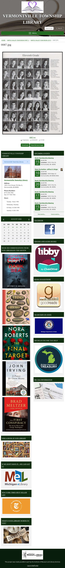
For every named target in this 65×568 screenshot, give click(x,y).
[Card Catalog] (16, 449)
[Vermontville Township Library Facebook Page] (49, 229)
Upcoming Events (42, 153)
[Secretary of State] (49, 326)
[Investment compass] (16, 535)
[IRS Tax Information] (49, 391)
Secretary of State (42, 315)
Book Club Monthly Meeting (44, 158)
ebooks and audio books (45, 241)
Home (3, 40)
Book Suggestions (42, 279)
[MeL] (16, 478)
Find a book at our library (14, 438)
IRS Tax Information (43, 380)
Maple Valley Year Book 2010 (41, 40)
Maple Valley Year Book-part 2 (18, 40)
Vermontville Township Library (13, 162)
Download (25, 145)
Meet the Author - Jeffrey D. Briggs (46, 169)
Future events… (55, 214)
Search (60, 28)
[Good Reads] (49, 295)
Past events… (41, 214)
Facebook (38, 220)
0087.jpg (33, 137)
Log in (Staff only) (32, 566)
